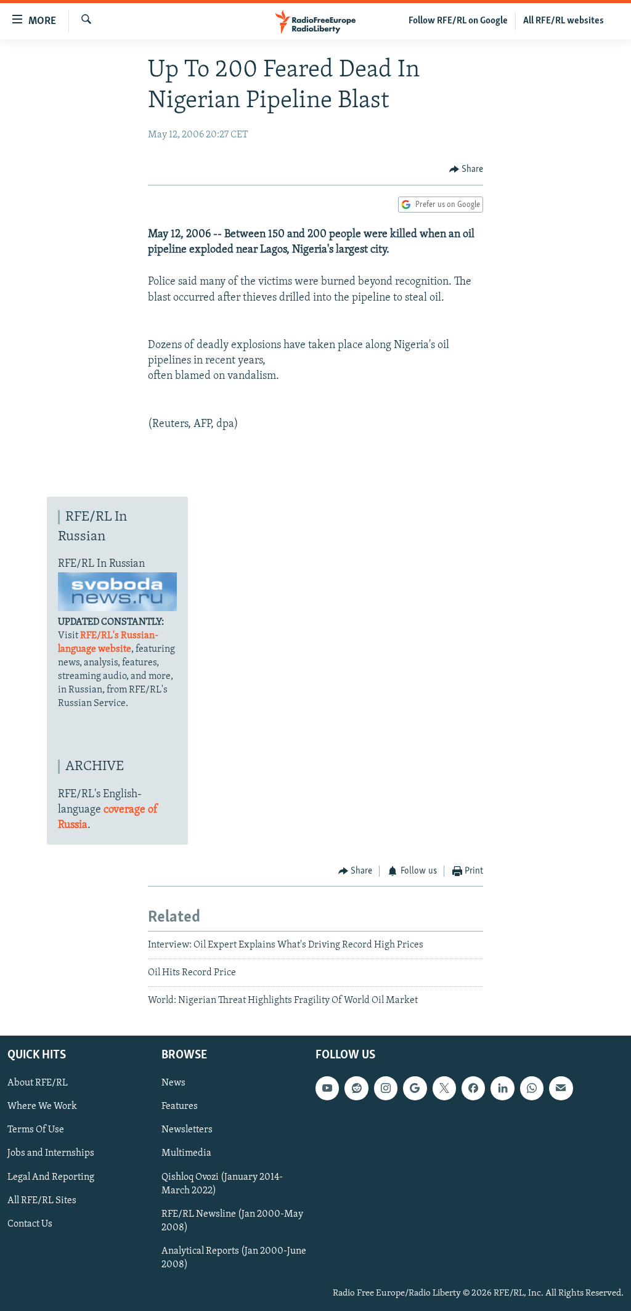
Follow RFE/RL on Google (458, 21)
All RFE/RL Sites (41, 1200)
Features (179, 1106)
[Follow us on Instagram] (385, 1088)
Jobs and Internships (50, 1153)
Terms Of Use (35, 1130)
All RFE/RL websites (563, 21)
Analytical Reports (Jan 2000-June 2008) (233, 1257)
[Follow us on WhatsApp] (531, 1088)
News (173, 1083)
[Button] (466, 169)
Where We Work (42, 1106)
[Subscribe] (560, 1088)
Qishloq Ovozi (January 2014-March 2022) (222, 1183)
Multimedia (186, 1153)
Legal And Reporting (50, 1177)
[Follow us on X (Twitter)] (444, 1088)
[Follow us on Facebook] (473, 1088)
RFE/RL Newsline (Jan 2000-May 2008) (232, 1220)
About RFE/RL (37, 1083)
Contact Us (29, 1223)
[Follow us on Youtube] (327, 1088)
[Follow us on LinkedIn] (502, 1088)
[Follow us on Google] (414, 1088)
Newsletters (187, 1130)
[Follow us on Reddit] (356, 1088)
